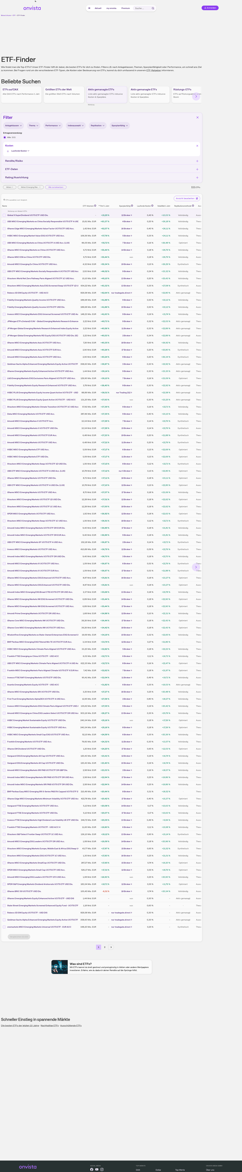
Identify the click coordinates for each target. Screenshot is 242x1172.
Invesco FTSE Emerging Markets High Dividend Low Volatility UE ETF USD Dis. (43, 820)
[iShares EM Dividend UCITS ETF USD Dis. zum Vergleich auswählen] (4, 748)
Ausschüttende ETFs (71, 1025)
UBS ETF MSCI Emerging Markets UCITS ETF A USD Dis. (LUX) (36, 485)
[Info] (8, 152)
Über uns (210, 1170)
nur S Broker (124, 471)
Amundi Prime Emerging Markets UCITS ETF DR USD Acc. (34, 613)
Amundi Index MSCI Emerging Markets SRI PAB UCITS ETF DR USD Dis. (40, 784)
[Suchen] (153, 8)
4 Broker (126, 221)
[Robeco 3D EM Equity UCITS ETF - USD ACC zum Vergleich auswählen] (4, 292)
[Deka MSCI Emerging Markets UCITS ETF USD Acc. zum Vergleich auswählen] (4, 414)
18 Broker (125, 342)
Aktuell (98, 8)
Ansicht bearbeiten (185, 198)
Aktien (8, 187)
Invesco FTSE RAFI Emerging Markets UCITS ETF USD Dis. (34, 677)
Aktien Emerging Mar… (30, 187)
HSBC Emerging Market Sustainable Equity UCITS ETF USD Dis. (36, 720)
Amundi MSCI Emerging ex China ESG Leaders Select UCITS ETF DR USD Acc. (43, 713)
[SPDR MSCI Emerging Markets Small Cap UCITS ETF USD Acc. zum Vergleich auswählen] (4, 869)
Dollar (158, 1170)
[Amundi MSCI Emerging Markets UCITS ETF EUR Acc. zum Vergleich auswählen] (4, 435)
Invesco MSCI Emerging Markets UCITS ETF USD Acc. (32, 549)
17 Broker (126, 349)
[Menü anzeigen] (89, 8)
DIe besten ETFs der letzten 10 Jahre (20, 1025)
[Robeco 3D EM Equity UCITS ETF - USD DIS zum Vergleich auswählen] (4, 912)
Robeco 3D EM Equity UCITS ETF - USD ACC (27, 292)
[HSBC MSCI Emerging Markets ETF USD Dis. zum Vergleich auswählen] (4, 456)
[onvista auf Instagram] (101, 1170)
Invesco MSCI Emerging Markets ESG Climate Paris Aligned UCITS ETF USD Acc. (44, 706)
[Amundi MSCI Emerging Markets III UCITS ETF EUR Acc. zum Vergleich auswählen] (4, 570)
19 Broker (125, 264)
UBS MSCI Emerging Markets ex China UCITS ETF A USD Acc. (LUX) (38, 242)
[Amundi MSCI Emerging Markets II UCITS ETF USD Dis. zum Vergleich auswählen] (4, 428)
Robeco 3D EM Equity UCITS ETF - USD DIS (27, 912)
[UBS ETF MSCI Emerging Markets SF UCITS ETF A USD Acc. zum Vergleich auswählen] (4, 542)
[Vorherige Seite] (92, 947)
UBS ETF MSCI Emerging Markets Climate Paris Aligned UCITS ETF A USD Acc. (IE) (45, 663)
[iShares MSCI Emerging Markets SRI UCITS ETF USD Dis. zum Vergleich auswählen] (4, 691)
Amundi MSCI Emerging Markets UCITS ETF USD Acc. (32, 442)
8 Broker (126, 463)
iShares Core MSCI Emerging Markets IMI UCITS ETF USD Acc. (36, 627)
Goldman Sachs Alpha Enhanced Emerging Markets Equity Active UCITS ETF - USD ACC (48, 364)
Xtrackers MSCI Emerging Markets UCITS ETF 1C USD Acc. (34, 506)
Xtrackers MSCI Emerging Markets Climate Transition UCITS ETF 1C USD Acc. (43, 406)
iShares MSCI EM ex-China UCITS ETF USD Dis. (29, 257)
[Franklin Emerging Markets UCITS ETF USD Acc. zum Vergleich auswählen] (4, 741)
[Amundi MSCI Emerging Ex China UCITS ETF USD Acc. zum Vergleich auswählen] (4, 264)
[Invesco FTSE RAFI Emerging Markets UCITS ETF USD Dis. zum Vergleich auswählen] (4, 677)
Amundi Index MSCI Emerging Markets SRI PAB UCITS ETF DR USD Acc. (40, 777)
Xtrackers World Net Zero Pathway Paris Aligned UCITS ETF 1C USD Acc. (40, 278)
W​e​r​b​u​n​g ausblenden (123, 34)
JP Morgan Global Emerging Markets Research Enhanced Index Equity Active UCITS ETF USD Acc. (52, 328)
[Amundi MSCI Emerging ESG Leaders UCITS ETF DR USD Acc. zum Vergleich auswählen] (4, 841)
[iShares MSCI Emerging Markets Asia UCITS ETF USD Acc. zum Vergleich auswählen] (4, 342)
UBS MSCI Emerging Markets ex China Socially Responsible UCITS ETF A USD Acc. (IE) (47, 221)
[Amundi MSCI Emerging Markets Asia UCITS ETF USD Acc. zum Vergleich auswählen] (4, 357)
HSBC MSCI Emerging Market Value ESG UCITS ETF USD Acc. (36, 235)
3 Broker (126, 364)
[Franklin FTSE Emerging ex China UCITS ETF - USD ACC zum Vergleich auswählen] (4, 656)
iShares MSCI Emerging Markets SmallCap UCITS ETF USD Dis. (36, 862)
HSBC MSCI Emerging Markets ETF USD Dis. (28, 456)
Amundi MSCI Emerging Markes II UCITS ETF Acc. (30, 421)
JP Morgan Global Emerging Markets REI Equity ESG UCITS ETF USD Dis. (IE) (42, 335)
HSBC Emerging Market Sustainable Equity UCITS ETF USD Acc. (37, 727)
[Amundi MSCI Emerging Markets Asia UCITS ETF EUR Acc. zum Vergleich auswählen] (4, 349)
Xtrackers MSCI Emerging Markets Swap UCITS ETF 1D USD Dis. (37, 463)
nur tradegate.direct (120, 292)
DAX (138, 1170)
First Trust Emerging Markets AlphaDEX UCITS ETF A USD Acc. (36, 699)
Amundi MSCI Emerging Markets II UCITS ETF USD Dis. (32, 428)
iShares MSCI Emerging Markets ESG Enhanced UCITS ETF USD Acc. (39, 577)
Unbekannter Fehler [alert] (215, 6)
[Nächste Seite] (111, 947)
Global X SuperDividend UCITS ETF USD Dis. (27, 215)
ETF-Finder (21, 15)
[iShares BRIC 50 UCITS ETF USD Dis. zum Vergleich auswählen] (4, 891)
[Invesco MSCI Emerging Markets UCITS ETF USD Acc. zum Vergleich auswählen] (4, 549)
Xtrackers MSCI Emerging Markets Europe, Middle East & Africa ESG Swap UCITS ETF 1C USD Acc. (53, 848)
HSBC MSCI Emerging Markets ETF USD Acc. (28, 449)
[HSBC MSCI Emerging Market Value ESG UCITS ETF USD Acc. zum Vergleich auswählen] (4, 235)
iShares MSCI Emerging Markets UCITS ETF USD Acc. (32, 492)
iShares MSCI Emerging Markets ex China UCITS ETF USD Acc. (36, 250)
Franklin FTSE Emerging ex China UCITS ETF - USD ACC (33, 656)
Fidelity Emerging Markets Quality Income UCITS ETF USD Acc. (36, 300)
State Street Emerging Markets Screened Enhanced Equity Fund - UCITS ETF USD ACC (47, 905)
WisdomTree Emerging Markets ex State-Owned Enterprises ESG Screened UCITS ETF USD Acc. (51, 634)
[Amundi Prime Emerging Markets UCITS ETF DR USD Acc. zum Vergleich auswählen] (4, 613)
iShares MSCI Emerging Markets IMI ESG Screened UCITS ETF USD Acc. (40, 606)
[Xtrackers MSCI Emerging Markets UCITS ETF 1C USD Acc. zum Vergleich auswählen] (4, 506)
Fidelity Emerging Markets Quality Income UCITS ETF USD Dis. (36, 307)
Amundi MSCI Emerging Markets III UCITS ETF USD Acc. (33, 563)
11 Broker (126, 328)
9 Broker (126, 271)
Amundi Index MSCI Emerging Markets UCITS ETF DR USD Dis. (36, 556)
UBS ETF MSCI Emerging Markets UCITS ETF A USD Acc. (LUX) (36, 471)
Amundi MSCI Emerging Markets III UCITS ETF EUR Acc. (33, 570)
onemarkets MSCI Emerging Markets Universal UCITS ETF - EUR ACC (39, 927)
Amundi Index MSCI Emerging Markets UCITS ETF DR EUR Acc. (36, 535)
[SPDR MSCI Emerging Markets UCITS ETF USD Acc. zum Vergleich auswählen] (4, 513)
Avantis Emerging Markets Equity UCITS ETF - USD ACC (33, 684)
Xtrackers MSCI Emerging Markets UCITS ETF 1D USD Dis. (34, 499)
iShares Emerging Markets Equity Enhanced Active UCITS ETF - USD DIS (40, 898)
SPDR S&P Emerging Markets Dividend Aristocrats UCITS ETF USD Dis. (40, 884)
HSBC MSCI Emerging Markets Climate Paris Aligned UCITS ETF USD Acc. (41, 649)
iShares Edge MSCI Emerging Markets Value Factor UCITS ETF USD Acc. (40, 228)
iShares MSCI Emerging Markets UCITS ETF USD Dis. (31, 478)
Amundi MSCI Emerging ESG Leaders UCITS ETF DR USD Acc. (36, 841)
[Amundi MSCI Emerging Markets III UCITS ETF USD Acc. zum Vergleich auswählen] (4, 563)
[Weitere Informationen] (95, 206)
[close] (238, 4)
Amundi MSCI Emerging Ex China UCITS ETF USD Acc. (32, 264)
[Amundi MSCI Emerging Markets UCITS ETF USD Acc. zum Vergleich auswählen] (4, 442)
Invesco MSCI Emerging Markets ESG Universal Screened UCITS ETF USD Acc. (43, 314)
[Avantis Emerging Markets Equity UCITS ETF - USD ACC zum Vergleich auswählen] (4, 684)
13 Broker (125, 278)
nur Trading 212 (123, 392)
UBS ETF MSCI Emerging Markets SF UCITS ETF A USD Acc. (35, 542)
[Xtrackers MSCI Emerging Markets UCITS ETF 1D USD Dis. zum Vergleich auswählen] (4, 499)
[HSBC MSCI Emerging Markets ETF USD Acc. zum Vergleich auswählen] (4, 449)
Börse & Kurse (6, 15)
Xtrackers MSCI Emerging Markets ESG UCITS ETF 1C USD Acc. (36, 855)
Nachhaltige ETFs (50, 1025)
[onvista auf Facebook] (91, 1170)
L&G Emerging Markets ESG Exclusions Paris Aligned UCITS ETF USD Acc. (41, 378)
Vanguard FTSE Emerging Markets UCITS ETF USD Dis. (32, 813)
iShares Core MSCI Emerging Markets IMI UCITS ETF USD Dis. (36, 620)
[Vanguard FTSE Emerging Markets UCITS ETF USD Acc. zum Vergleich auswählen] (4, 805)
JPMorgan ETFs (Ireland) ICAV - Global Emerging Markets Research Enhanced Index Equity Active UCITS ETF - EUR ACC (63, 321)
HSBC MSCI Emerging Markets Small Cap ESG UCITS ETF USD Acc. (38, 734)
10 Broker (125, 307)
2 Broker (126, 335)
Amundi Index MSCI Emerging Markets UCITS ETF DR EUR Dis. (36, 528)
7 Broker (126, 242)
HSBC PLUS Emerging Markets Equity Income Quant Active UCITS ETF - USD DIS (44, 392)
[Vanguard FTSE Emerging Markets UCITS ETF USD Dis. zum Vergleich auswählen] (4, 812)
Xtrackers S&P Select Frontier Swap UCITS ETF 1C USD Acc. (35, 834)
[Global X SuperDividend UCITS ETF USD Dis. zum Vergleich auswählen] (4, 215)
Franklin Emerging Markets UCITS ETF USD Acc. (29, 741)
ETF (14, 15)
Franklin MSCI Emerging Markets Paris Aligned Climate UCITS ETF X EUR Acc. (43, 670)
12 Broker (125, 215)
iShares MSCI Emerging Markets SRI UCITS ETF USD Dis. (33, 691)
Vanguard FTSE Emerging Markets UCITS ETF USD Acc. (33, 805)
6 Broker (126, 449)
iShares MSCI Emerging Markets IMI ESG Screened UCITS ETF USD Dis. (40, 599)
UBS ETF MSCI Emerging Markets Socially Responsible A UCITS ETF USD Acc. (43, 271)
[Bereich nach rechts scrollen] (196, 96)
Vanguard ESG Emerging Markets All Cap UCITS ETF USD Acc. (36, 756)
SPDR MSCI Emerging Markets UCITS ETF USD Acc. (31, 513)
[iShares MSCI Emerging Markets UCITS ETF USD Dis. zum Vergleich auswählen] (4, 478)
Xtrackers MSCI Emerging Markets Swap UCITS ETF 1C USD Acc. (37, 520)
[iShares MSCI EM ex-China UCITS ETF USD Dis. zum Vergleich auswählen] (4, 257)
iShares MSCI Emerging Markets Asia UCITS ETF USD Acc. (34, 342)
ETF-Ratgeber (153, 70)
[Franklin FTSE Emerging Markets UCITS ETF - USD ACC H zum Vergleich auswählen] (4, 827)
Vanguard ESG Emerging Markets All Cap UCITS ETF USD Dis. (35, 763)
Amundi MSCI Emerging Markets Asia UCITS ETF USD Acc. (34, 357)
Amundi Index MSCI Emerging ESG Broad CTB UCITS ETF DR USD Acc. (40, 592)
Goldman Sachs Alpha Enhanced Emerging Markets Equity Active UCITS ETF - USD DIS (47, 919)
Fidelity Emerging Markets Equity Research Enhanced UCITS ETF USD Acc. (42, 385)
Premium (126, 8)
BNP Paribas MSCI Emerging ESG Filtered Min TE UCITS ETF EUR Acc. (39, 642)
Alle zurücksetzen (55, 187)
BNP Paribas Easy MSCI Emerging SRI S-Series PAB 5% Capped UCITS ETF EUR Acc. (46, 791)
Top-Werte (180, 1170)
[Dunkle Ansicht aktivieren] (36, 1)
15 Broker (125, 428)
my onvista (111, 8)
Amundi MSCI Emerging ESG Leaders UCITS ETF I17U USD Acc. (36, 877)
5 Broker (126, 235)
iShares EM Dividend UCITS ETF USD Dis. (26, 748)
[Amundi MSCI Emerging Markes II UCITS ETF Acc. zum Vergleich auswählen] (4, 421)
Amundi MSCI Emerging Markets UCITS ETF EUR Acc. (32, 435)
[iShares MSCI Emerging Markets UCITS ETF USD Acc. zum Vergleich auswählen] (4, 492)
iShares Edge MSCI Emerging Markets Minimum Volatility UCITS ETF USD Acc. (43, 798)
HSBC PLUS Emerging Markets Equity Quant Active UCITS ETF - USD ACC (41, 399)
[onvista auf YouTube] (96, 1170)
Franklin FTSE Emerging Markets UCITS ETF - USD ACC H (33, 827)
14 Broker (125, 250)
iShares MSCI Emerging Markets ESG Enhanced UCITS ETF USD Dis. (38, 585)
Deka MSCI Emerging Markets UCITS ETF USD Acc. (31, 414)
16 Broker (125, 228)
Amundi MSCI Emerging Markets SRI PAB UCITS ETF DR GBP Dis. (37, 770)
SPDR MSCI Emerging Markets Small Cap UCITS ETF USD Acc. (36, 870)
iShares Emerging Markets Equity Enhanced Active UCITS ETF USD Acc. (40, 371)
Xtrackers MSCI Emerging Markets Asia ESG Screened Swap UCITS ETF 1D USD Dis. (46, 285)
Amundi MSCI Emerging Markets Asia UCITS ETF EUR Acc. (34, 349)
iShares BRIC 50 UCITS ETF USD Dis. (24, 891)
